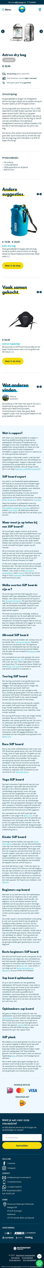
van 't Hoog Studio (16, 1266)
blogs (13, 1056)
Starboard (12, 500)
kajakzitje (32, 651)
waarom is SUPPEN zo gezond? (27, 469)
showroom (17, 575)
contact (21, 573)
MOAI (4, 500)
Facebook (11, 1163)
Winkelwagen (40, 9)
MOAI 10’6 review (14, 666)
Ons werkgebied (29, 1260)
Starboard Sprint (22, 772)
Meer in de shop (13, 265)
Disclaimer (15, 1258)
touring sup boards (22, 642)
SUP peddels (7, 508)
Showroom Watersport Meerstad (20, 1204)
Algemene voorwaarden (25, 1255)
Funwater (37, 500)
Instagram (11, 1168)
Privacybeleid (27, 1258)
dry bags (25, 508)
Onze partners (15, 1260)
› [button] (41, 31)
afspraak (30, 1218)
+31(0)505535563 (14, 1182)
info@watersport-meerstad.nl (19, 1177)
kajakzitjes (17, 508)
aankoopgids (7, 1018)
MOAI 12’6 (6, 736)
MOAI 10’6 (19, 659)
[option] (22, 31)
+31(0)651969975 (14, 1187)
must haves (12, 510)
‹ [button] (3, 31)
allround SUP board (13, 601)
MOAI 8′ (5, 882)
